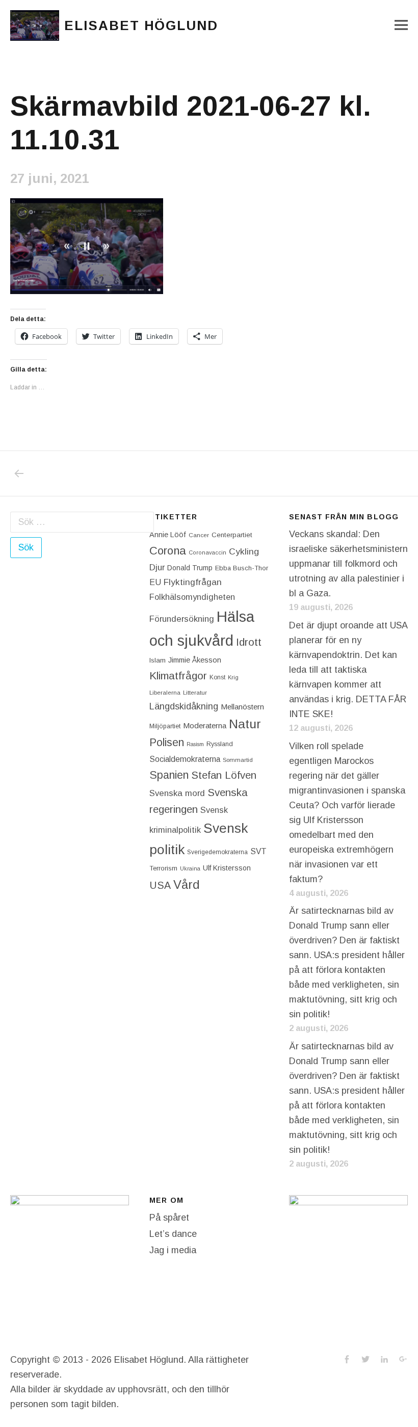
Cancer (199, 535)
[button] (34, 25)
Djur (157, 567)
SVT (258, 851)
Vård (186, 884)
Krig (233, 677)
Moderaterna (204, 725)
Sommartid (238, 760)
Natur (245, 724)
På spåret (169, 1217)
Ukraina (190, 868)
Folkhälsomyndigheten (192, 596)
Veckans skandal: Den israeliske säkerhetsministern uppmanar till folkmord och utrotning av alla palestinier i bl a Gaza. (348, 563)
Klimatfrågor (178, 675)
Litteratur (195, 693)
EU (155, 582)
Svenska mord (177, 793)
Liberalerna (164, 693)
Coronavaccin (207, 552)
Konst (217, 677)
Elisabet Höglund (141, 25)
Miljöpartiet (164, 726)
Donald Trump (190, 568)
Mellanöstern (242, 706)
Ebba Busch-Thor (241, 568)
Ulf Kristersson (227, 868)
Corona (167, 550)
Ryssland (219, 744)
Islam (157, 660)
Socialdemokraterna (184, 759)
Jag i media (172, 1250)
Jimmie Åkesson (194, 660)
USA (160, 885)
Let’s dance (173, 1234)
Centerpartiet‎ (232, 535)
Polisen (166, 742)
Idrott (249, 642)
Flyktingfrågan (193, 582)
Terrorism (163, 868)
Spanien (169, 775)
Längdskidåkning (183, 706)
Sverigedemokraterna (217, 852)
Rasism (195, 744)
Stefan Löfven (223, 775)
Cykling (244, 551)
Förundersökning (181, 619)
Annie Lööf (167, 535)
